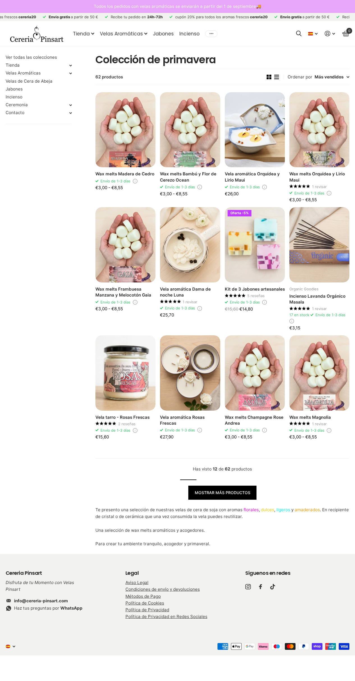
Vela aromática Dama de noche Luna (185, 292)
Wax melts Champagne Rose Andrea (254, 420)
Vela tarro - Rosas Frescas (122, 417)
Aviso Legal (136, 582)
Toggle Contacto (70, 113)
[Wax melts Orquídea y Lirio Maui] (319, 130)
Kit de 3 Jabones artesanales (255, 289)
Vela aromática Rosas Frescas (182, 420)
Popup (135, 181)
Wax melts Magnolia (310, 417)
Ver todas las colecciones (31, 57)
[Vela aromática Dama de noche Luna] (190, 244)
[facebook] (260, 586)
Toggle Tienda (70, 65)
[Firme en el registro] (330, 33)
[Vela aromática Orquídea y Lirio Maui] (255, 130)
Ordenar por (300, 77)
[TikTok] (272, 586)
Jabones (163, 33)
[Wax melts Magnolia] (319, 373)
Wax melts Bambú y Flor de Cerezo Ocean (188, 176)
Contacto (15, 112)
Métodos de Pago (143, 596)
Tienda (81, 33)
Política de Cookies (144, 603)
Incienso (189, 33)
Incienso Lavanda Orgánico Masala (317, 299)
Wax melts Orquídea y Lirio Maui (317, 176)
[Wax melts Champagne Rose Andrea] (255, 373)
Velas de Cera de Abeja (29, 81)
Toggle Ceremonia (70, 105)
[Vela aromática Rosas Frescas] (190, 373)
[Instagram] (248, 586)
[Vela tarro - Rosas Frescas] (125, 373)
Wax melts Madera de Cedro (124, 174)
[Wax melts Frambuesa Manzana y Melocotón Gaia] (125, 244)
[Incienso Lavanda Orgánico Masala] (319, 244)
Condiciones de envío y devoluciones (162, 589)
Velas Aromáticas (121, 33)
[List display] (276, 77)
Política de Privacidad (147, 609)
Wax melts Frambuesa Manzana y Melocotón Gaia (123, 292)
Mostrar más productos (222, 492)
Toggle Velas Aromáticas (70, 73)
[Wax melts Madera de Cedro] (125, 130)
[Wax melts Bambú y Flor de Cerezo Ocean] (190, 130)
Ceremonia (17, 104)
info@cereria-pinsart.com (41, 600)
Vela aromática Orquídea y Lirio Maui (252, 176)
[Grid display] (269, 77)
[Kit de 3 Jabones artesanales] (255, 244)
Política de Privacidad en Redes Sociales (166, 616)
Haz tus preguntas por (48, 608)
